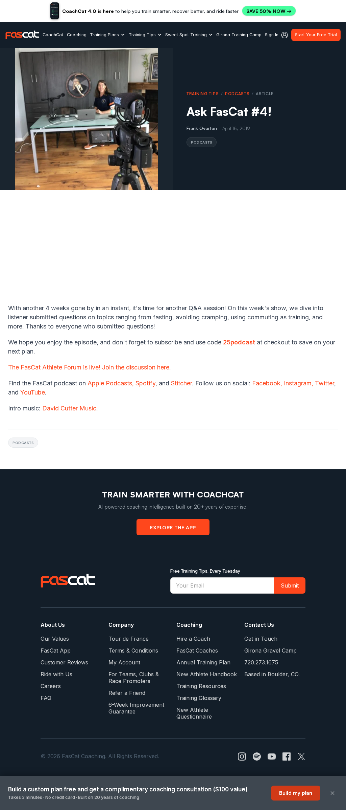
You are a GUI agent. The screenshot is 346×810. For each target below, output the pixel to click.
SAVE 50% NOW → (269, 11)
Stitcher (181, 383)
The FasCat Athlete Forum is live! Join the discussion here (88, 367)
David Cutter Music (69, 408)
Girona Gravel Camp (270, 650)
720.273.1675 (261, 662)
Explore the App (173, 527)
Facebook (266, 383)
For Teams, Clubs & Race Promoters (133, 677)
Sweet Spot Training (186, 34)
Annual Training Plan (203, 662)
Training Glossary (198, 698)
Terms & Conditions (133, 650)
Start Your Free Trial (316, 34)
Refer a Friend (126, 692)
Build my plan (295, 793)
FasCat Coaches (197, 650)
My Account (124, 662)
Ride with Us (56, 674)
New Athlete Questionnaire (194, 713)
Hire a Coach (193, 638)
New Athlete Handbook (206, 674)
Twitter (324, 383)
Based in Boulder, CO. (272, 674)
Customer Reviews (64, 662)
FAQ (46, 698)
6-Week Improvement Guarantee (136, 708)
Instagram (298, 383)
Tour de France (128, 638)
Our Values (55, 638)
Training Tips (142, 34)
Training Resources (201, 686)
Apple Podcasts (110, 383)
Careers (51, 686)
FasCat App (56, 650)
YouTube (32, 392)
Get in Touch (260, 638)
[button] (107, 35)
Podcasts (237, 93)
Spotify (145, 383)
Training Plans (104, 34)
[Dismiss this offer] (332, 793)
